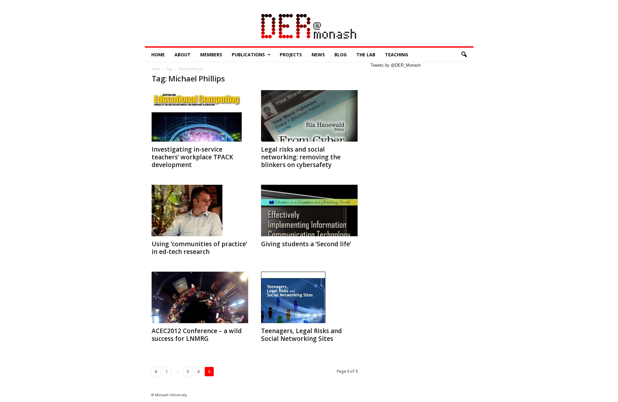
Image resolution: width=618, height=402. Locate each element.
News (318, 54)
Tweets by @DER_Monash (395, 65)
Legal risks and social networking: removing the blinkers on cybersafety (301, 157)
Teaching (396, 54)
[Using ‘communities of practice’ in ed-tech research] (200, 210)
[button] (464, 55)
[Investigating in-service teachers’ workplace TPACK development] (200, 116)
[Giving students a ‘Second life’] (309, 210)
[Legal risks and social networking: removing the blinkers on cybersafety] (309, 116)
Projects (291, 54)
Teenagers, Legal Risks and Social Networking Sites (301, 335)
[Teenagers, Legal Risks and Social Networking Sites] (309, 297)
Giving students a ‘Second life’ (306, 244)
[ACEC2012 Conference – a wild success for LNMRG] (200, 297)
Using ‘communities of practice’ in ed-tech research (199, 248)
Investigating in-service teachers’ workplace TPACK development (192, 157)
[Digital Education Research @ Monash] (309, 27)
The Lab (365, 54)
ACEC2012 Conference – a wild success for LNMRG (197, 335)
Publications (248, 54)
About (182, 54)
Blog (340, 54)
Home (158, 54)
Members (211, 54)
